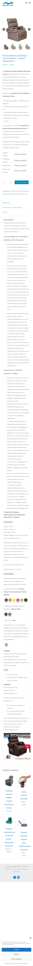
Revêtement (6, 165)
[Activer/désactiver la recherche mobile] (26, 3)
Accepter (16, 949)
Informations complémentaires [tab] (12, 207)
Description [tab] (6, 203)
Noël (26, 194)
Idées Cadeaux (19, 194)
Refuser (16, 954)
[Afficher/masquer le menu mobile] (29, 3)
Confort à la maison (16, 191)
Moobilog (7, 869)
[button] (30, 938)
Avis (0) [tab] (5, 212)
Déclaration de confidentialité (20, 963)
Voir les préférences (16, 959)
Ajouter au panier (21, 182)
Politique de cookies (9, 963)
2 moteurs (18, 569)
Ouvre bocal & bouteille (23, 795)
